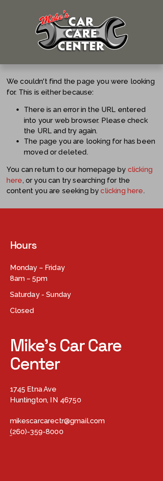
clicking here (121, 191)
